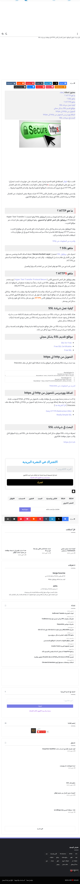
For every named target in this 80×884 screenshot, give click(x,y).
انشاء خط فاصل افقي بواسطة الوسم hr (42, 550)
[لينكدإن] (52, 519)
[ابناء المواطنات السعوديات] (12, 772)
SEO (70, 498)
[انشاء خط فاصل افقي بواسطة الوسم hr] (40, 541)
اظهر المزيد (40, 829)
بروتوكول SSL (62, 254)
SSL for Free (66, 342)
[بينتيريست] (40, 519)
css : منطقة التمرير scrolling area (64, 810)
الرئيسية (78, 37)
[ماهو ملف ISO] (12, 786)
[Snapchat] (40, 491)
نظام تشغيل (65, 864)
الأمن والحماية (51, 498)
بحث (39, 498)
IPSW (70, 854)
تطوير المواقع (70, 37)
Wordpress (63, 854)
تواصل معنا (29, 880)
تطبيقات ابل (74, 861)
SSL (62, 498)
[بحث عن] (3, 34)
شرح (47, 861)
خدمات (21, 498)
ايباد (47, 854)
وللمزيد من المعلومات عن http (64, 241)
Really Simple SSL (64, 414)
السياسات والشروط (19, 880)
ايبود (76, 857)
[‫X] (59, 519)
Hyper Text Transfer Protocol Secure (31, 279)
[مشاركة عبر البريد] (14, 519)
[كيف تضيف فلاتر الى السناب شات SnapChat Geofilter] (12, 755)
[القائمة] (77, 34)
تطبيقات (51, 857)
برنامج (57, 857)
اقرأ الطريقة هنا (60, 405)
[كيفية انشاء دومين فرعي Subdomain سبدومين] (64, 541)
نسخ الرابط (25, 509)
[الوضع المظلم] (6, 34)
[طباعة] (8, 519)
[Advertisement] (40, 15)
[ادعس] (40, 34)
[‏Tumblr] (46, 519)
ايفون (71, 857)
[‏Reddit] (33, 519)
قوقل (65, 181)
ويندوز (58, 864)
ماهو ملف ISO (70, 783)
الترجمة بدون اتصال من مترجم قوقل (64, 793)
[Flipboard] (21, 519)
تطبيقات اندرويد (65, 861)
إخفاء (62, 92)
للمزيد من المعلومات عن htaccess (62, 385)
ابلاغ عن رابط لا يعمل (7, 880)
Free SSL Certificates (63, 346)
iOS (76, 854)
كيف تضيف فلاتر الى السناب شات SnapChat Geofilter (58, 749)
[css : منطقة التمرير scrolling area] (12, 817)
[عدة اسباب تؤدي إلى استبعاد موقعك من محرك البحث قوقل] (15, 541)
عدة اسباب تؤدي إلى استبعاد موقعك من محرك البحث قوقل (15, 551)
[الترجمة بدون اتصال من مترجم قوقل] (12, 799)
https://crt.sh (69, 442)
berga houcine (59, 573)
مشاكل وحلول (74, 864)
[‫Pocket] (27, 519)
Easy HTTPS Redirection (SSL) (59, 411)
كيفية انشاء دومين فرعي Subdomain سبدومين (68, 550)
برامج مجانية (64, 857)
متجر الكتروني (67, 503)
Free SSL (68, 350)
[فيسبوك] (65, 519)
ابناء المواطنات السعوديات (67, 766)
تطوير (31, 498)
